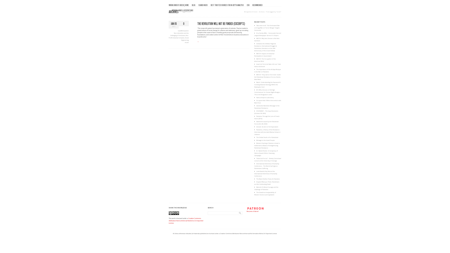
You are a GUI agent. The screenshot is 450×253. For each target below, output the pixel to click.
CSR (248, 5)
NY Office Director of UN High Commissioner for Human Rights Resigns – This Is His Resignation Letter (267, 92)
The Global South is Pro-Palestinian (267, 137)
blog (193, 5)
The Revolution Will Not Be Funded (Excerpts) (221, 24)
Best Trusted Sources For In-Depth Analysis (227, 5)
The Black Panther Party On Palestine (268, 179)
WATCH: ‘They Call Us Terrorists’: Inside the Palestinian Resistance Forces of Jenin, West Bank (267, 77)
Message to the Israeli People (265, 140)
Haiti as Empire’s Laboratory (265, 97)
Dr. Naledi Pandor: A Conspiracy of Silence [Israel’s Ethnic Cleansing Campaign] (266, 153)
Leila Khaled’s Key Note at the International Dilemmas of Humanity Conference (265, 173)
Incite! (187, 42)
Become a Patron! (253, 211)
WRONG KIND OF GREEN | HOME (179, 5)
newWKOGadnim (183, 31)
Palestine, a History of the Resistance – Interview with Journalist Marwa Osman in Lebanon (267, 132)
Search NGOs (203, 5)
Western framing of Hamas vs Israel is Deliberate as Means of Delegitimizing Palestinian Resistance (267, 145)
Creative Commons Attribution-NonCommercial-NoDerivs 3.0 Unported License (186, 220)
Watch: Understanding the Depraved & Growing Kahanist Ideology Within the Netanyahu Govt (267, 84)
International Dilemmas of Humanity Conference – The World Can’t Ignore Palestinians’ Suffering (266, 166)
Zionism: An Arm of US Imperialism (267, 127)
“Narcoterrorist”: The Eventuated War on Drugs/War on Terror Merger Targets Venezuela (267, 28)
